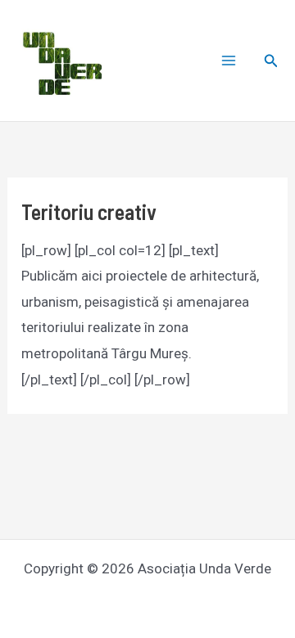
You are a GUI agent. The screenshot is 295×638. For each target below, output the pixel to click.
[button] (271, 61)
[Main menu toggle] (228, 60)
